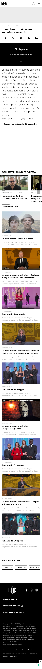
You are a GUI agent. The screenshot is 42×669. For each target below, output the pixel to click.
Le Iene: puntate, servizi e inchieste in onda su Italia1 (4, 3)
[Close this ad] (40, 661)
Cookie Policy (13, 656)
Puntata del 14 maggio (13, 390)
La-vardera (4, 193)
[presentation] (3, 186)
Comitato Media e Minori (24, 650)
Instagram (36, 590)
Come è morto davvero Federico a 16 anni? (17, 31)
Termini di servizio (9, 650)
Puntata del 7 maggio (13, 465)
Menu (39, 3)
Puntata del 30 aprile (12, 541)
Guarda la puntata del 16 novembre (20, 124)
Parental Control (8, 653)
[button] (21, 3)
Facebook (26, 590)
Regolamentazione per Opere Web (26, 653)
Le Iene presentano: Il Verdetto (17, 239)
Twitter (31, 590)
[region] (21, 15)
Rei (32, 193)
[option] (21, 601)
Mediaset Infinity (11, 606)
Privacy (5, 656)
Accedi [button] (33, 3)
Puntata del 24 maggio (13, 314)
